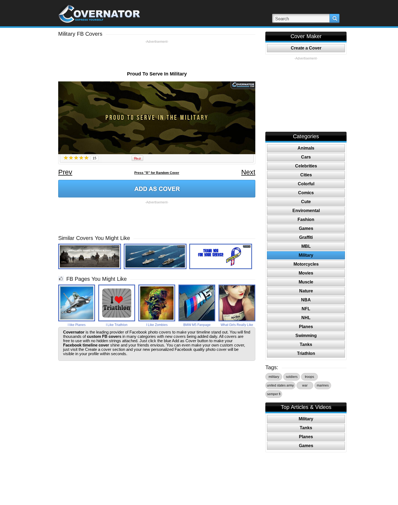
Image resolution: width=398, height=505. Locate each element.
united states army (280, 385)
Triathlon (306, 353)
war (305, 385)
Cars (306, 157)
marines (323, 385)
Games (306, 228)
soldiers (292, 377)
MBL (306, 246)
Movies (306, 273)
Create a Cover (306, 48)
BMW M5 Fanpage (197, 325)
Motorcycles (306, 264)
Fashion (306, 219)
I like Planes (77, 325)
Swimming (306, 335)
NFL (306, 308)
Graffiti (306, 237)
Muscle (306, 282)
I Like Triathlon (117, 325)
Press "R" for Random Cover (156, 173)
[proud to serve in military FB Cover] (156, 188)
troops (309, 377)
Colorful (306, 183)
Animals (306, 148)
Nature (306, 291)
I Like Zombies (157, 325)
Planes (306, 326)
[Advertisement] (156, 56)
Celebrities (306, 166)
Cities (306, 175)
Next (248, 172)
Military (306, 255)
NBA (306, 300)
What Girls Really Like (237, 325)
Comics (306, 192)
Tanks (306, 344)
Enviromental (306, 210)
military (274, 377)
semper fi (273, 394)
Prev (65, 172)
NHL (306, 317)
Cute (306, 201)
